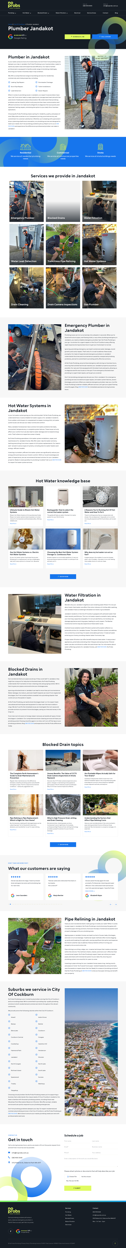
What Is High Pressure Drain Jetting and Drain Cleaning (61, 819)
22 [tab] (44, 904)
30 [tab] (58, 904)
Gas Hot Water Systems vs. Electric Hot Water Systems (24, 553)
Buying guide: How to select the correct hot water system (60, 511)
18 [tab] (37, 904)
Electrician (68, 1225)
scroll (115, 1243)
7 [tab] (18, 904)
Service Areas (91, 13)
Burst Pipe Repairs (17, 87)
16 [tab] (34, 904)
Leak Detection (16, 91)
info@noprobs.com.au (110, 6)
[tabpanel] (25, 886)
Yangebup (14, 1090)
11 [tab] (25, 904)
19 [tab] (39, 904)
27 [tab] (53, 904)
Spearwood (15, 1077)
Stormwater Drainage (45, 82)
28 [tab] (54, 904)
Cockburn (41, 1031)
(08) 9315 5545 (87, 6)
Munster (41, 1057)
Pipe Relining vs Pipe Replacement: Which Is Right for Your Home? (24, 819)
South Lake (42, 1070)
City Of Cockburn (19, 24)
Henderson (42, 1050)
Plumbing (11, 13)
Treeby (13, 1084)
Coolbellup (15, 1044)
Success (40, 1077)
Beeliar (40, 1024)
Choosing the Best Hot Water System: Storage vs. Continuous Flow (62, 553)
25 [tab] (49, 904)
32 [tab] (61, 904)
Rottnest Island (16, 1070)
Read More (13, 523)
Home (10, 24)
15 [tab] (32, 904)
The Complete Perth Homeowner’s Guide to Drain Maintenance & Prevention (24, 775)
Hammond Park (16, 1050)
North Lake (42, 1064)
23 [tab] (46, 904)
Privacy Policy (25, 1243)
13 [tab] (29, 904)
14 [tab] (30, 904)
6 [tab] (17, 904)
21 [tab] (42, 904)
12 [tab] (27, 904)
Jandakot (14, 1057)
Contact (105, 13)
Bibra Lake (14, 1031)
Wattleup (41, 1084)
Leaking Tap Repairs (17, 82)
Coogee (41, 1037)
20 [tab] (41, 904)
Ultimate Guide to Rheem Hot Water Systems (25, 511)
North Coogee (16, 1064)
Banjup (13, 1024)
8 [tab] (20, 904)
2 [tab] (10, 904)
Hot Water (26, 13)
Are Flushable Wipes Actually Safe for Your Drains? (100, 774)
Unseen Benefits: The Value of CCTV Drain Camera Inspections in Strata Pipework (62, 775)
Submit (77, 1188)
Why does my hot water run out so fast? (99, 553)
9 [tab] (22, 904)
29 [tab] (56, 904)
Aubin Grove (42, 1017)
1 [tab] (8, 904)
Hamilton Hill (42, 1044)
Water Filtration (61, 13)
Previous (111, 904)
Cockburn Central (17, 1037)
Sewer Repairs (43, 91)
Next (116, 904)
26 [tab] (51, 904)
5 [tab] (15, 904)
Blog (116, 13)
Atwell (13, 1017)
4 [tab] (13, 904)
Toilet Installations (44, 87)
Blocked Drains (42, 13)
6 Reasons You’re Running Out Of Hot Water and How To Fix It (100, 511)
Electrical (77, 13)
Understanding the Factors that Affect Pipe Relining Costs (97, 819)
